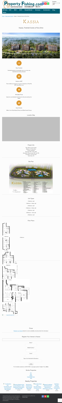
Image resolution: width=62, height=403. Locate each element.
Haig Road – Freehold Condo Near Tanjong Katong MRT (57, 386)
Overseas (37, 10)
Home (6, 10)
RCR (15, 10)
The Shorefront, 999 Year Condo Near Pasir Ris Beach (8, 388)
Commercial (46, 10)
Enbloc (31, 375)
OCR (20, 10)
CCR (10, 10)
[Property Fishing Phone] (48, 3)
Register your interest (18, 330)
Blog (53, 10)
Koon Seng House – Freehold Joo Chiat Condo (37, 388)
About (4, 12)
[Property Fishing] (22, 4)
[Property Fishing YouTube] (45, 3)
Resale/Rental (28, 10)
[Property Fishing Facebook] (43, 3)
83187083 (28, 366)
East (31, 374)
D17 (31, 372)
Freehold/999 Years (31, 376)
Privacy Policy (25, 397)
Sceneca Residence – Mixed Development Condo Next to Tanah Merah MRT (18, 387)
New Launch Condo (9, 16)
